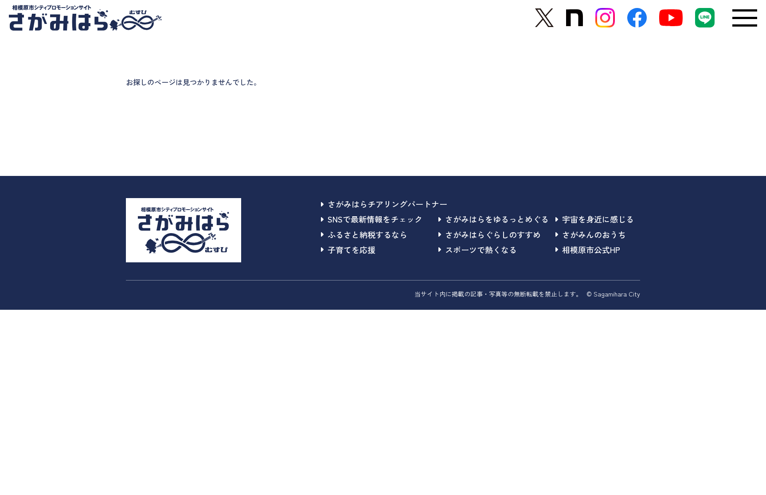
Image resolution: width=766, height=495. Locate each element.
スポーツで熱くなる (481, 249)
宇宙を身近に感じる (598, 219)
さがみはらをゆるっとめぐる (497, 219)
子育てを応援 (351, 249)
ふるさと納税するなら (367, 234)
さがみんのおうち (594, 234)
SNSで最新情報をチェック (375, 219)
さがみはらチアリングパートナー (387, 204)
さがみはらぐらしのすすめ (493, 234)
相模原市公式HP (591, 249)
